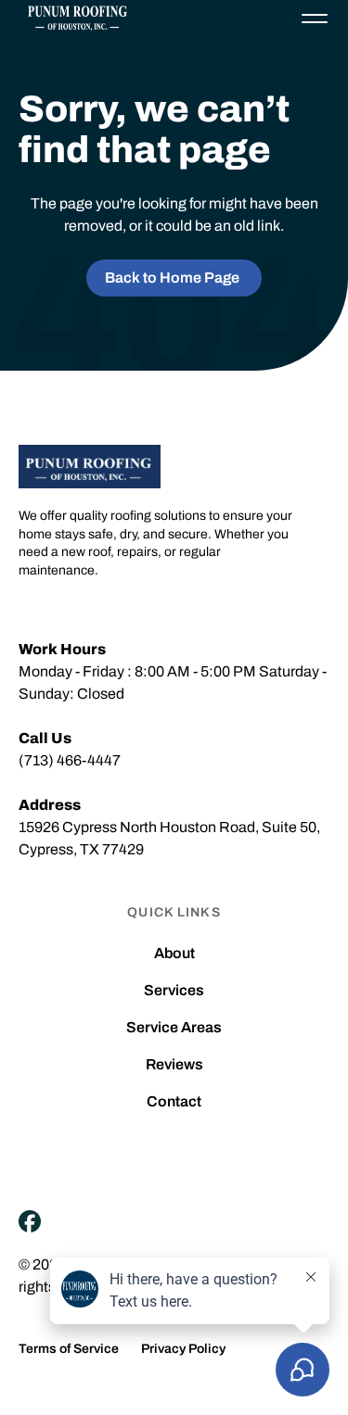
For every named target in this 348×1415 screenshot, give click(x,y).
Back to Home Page (172, 277)
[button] (314, 18)
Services (174, 990)
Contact (174, 1101)
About (174, 953)
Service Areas (174, 1027)
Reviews (174, 1064)
